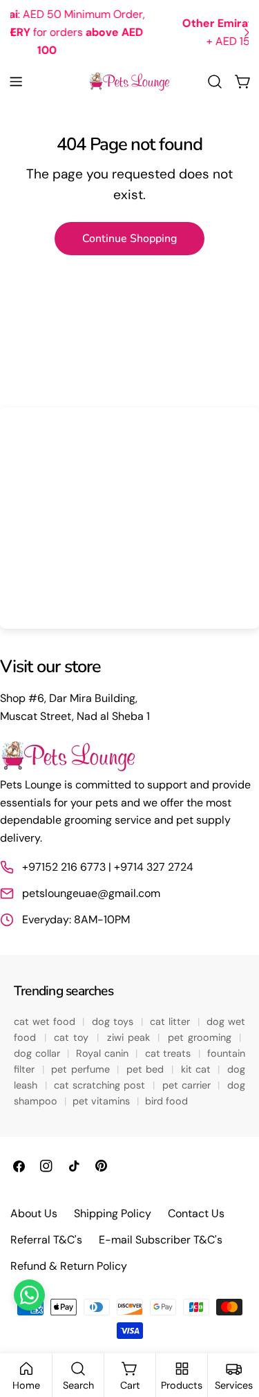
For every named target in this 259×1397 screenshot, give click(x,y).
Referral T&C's (46, 1239)
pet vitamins (103, 1101)
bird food (166, 1101)
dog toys (114, 1021)
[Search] (215, 81)
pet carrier (188, 1085)
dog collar (38, 1053)
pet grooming (202, 1037)
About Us (33, 1213)
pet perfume (82, 1069)
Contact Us (196, 1213)
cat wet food (46, 1021)
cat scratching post (101, 1085)
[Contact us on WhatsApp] (29, 1295)
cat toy (73, 1037)
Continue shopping (129, 238)
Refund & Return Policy (68, 1266)
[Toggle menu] (16, 81)
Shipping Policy (112, 1213)
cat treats (169, 1053)
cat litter (171, 1021)
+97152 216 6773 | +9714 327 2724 (107, 867)
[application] (129, 518)
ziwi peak (130, 1037)
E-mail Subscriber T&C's (160, 1239)
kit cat (197, 1069)
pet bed (146, 1069)
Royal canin (103, 1053)
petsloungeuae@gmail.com (91, 893)
